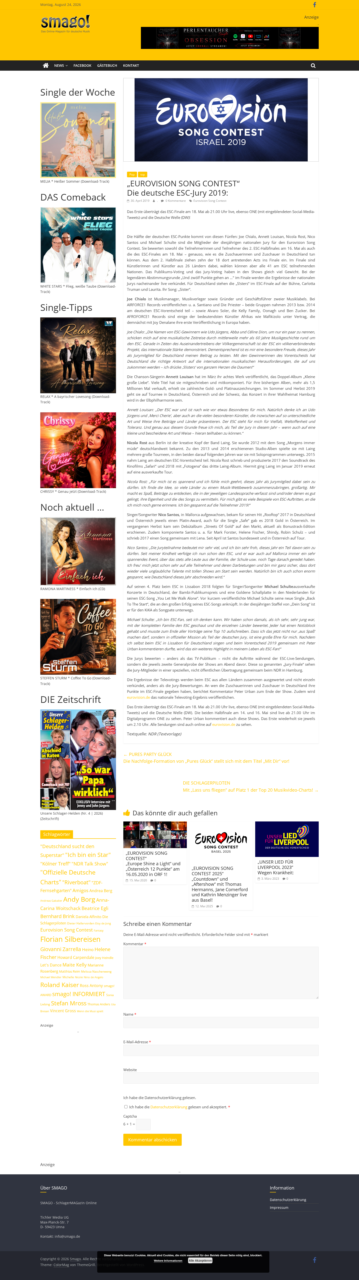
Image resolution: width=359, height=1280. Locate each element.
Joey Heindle (104, 957)
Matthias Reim (69, 971)
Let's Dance (51, 965)
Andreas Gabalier (51, 900)
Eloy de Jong (103, 923)
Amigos (80, 890)
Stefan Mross (68, 1003)
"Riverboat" (76, 882)
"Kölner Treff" (55, 863)
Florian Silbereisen (70, 939)
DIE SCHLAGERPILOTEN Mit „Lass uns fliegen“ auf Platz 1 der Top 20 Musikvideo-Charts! (251, 786)
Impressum (279, 1207)
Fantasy (99, 930)
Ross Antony (91, 985)
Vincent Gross (63, 1010)
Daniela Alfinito (88, 916)
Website (130, 1069)
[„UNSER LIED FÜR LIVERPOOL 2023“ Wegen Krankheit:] (287, 824)
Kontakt (131, 65)
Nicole (79, 977)
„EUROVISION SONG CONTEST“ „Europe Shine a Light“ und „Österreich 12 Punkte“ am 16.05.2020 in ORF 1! (153, 863)
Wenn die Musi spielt (90, 1011)
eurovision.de (138, 697)
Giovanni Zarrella (60, 949)
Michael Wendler (51, 977)
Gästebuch (107, 65)
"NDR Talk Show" (90, 864)
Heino (88, 949)
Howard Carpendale (75, 957)
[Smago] (45, 65)
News (59, 65)
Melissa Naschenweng (96, 971)
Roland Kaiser (59, 984)
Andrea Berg (100, 890)
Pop (132, 174)
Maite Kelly (75, 965)
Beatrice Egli (95, 908)
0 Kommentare (175, 201)
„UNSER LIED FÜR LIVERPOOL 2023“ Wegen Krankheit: (276, 867)
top (142, 174)
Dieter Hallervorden (80, 923)
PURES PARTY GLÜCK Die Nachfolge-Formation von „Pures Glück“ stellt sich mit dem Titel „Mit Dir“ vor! (206, 757)
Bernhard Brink (57, 916)
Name (129, 1014)
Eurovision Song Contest (209, 201)
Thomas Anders (98, 1004)
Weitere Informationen (168, 1260)
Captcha (130, 1116)
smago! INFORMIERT (78, 994)
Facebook (82, 65)
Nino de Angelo (93, 977)
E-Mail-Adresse (137, 1041)
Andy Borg (79, 899)
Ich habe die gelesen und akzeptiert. (179, 1106)
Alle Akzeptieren (200, 1260)
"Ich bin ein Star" (88, 855)
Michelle (68, 977)
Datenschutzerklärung (169, 1106)
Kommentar (134, 943)
